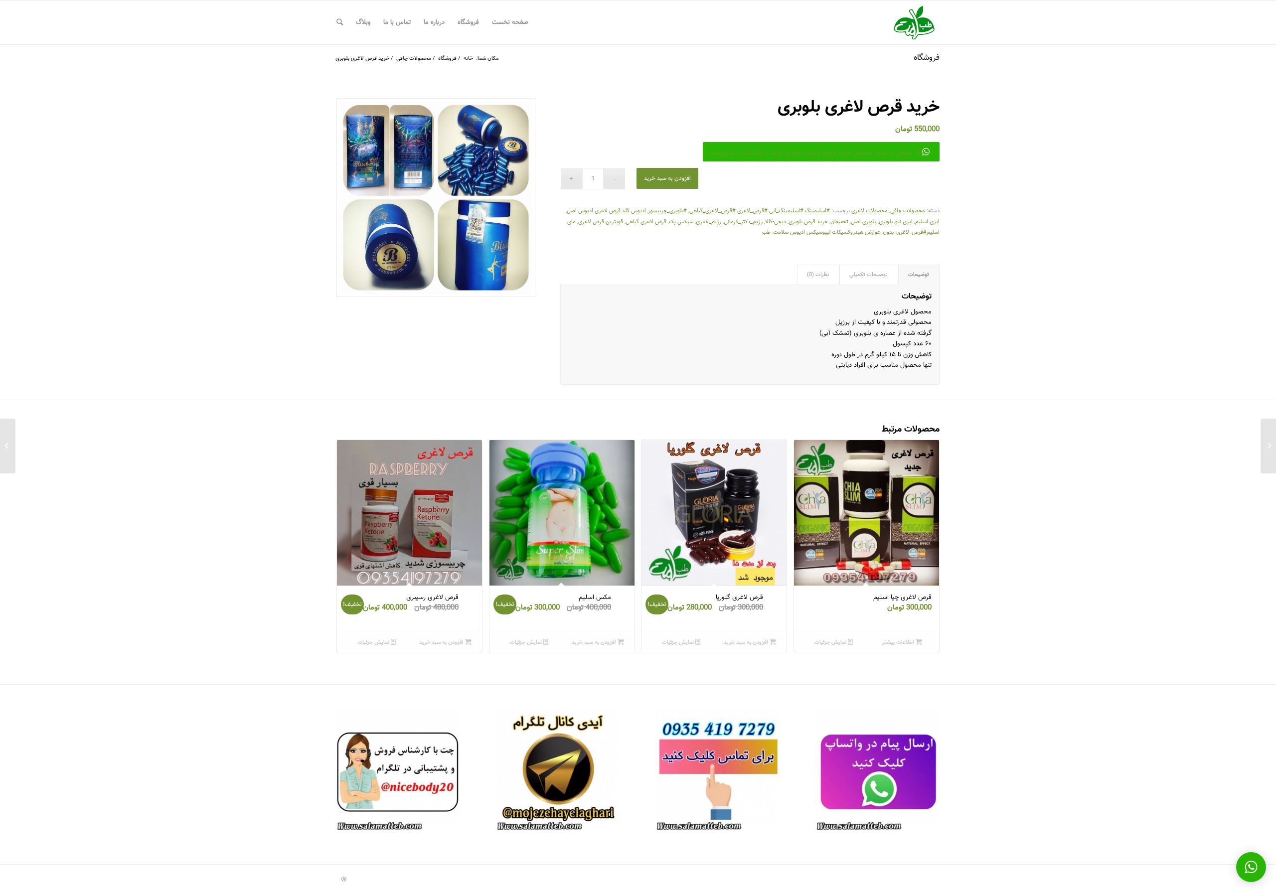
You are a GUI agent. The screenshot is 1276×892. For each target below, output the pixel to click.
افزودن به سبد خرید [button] (747, 642)
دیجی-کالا (775, 222)
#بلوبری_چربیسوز (667, 211)
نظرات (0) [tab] (818, 275)
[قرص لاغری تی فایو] (1268, 446)
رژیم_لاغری (708, 222)
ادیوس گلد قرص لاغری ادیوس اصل (606, 211)
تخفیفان (839, 222)
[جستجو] (339, 22)
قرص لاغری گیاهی (646, 222)
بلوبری (886, 222)
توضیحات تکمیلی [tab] (868, 275)
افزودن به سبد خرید (667, 178)
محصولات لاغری (869, 211)
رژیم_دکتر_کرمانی (743, 222)
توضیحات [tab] (918, 275)
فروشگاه (927, 58)
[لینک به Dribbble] (343, 879)
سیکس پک (681, 222)
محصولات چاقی (907, 211)
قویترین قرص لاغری (600, 222)
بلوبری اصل (863, 222)
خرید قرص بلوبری (808, 222)
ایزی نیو (904, 222)
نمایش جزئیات (831, 642)
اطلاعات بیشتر (899, 642)
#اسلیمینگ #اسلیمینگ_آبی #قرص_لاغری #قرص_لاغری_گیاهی (759, 211)
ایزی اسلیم (927, 222)
